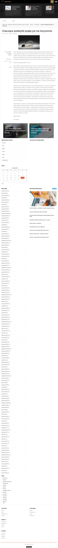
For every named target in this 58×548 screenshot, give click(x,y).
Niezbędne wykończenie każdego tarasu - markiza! (40, 219)
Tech (3, 145)
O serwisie (3, 533)
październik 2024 (5, 240)
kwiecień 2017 (4, 441)
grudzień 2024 (4, 236)
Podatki (31, 510)
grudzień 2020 (4, 344)
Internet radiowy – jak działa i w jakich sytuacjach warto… (42, 208)
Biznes (3, 148)
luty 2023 (3, 285)
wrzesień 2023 (4, 269)
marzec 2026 (4, 202)
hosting (4, 485)
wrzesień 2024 (4, 242)
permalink (9, 54)
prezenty (5, 497)
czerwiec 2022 (4, 303)
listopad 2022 (4, 292)
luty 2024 (3, 258)
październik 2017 (5, 430)
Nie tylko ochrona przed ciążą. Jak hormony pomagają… (16, 8)
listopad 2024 (4, 238)
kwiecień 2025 (4, 227)
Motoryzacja (32, 515)
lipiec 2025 (3, 220)
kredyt (4, 486)
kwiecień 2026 (4, 199)
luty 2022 (3, 312)
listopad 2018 (4, 400)
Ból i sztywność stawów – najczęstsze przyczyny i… (35, 8)
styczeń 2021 (4, 342)
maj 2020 (3, 360)
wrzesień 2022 (4, 296)
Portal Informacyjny (6, 1)
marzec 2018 (4, 418)
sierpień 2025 (4, 218)
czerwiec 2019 (4, 384)
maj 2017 (3, 439)
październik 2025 (5, 213)
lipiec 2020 (3, 355)
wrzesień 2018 (4, 405)
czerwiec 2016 (4, 463)
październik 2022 (5, 294)
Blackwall (3, 536)
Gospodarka (37, 24)
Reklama (3, 534)
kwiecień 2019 (4, 389)
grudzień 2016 (4, 450)
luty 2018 (3, 421)
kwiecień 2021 (4, 335)
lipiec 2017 (3, 434)
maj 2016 (3, 466)
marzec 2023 (4, 283)
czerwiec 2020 (4, 357)
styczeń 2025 (4, 233)
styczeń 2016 (4, 472)
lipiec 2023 (3, 274)
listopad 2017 (4, 427)
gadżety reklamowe (7, 481)
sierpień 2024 (4, 245)
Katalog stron (4, 521)
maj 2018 (3, 414)
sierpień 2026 (4, 190)
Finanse (31, 24)
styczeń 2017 (4, 448)
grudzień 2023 (4, 263)
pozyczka (5, 494)
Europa (2, 510)
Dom (3, 157)
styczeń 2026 (4, 206)
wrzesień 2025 (4, 215)
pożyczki (5, 495)
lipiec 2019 (3, 382)
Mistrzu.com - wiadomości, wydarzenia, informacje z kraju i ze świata (15, 24)
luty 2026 (3, 204)
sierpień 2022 (4, 299)
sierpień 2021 (4, 326)
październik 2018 (5, 402)
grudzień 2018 (4, 398)
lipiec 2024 (3, 247)
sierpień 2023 (4, 272)
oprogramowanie (6, 490)
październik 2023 (5, 267)
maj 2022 (3, 305)
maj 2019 (3, 387)
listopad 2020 (4, 346)
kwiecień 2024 (4, 254)
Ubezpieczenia (33, 512)
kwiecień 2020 (4, 362)
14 (18, 175)
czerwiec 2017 (4, 436)
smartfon (5, 499)
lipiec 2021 (3, 328)
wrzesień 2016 (4, 457)
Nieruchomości (4, 513)
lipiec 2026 (3, 193)
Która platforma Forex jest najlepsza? (37, 226)
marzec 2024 (4, 256)
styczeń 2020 (4, 369)
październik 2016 (5, 454)
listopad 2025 (4, 211)
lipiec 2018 (3, 409)
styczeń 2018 (4, 423)
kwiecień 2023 (4, 281)
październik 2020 (5, 348)
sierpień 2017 (4, 432)
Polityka (2, 515)
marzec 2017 (4, 443)
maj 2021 (3, 333)
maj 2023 (3, 278)
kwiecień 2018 (4, 416)
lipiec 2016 (3, 461)
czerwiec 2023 (4, 276)
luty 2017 (3, 445)
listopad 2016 (4, 452)
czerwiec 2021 (4, 330)
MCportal (3, 538)
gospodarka (5, 483)
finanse (4, 479)
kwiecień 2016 (4, 468)
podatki (4, 492)
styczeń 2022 (4, 315)
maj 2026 (3, 197)
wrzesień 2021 (4, 324)
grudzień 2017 (4, 425)
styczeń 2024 (4, 260)
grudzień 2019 (4, 371)
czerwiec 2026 (4, 195)
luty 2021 (3, 339)
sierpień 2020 (4, 353)
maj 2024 (3, 251)
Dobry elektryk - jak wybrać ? (36, 223)
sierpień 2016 (4, 459)
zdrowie (4, 501)
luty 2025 (3, 231)
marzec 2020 (4, 364)
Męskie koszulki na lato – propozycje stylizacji (39, 233)
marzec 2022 (4, 310)
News (3, 154)
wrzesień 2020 (4, 351)
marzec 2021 (4, 337)
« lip (2, 183)
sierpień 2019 (4, 380)
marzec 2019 (4, 391)
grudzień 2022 (4, 290)
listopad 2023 (4, 265)
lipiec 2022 (3, 301)
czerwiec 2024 (4, 249)
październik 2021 (5, 321)
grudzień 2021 (4, 317)
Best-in (2, 526)
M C (16, 33)
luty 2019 (3, 393)
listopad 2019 (4, 373)
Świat (2, 512)
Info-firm (3, 525)
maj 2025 (3, 224)
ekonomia (5, 478)
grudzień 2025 (4, 209)
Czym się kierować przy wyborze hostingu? (38, 211)
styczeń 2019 (4, 396)
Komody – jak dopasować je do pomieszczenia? (39, 237)
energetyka (6, 61)
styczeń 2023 (4, 287)
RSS (52, 1)
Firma (3, 151)
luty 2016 (3, 470)
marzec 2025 (4, 229)
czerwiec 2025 (4, 222)
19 (11, 177)
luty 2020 (3, 366)
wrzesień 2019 (4, 378)
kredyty (4, 488)
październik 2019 (5, 375)
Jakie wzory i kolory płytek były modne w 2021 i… (40, 230)
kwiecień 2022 (4, 308)
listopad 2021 (4, 319)
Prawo (31, 513)
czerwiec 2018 (4, 411)
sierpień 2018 (4, 407)
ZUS (4, 502)
